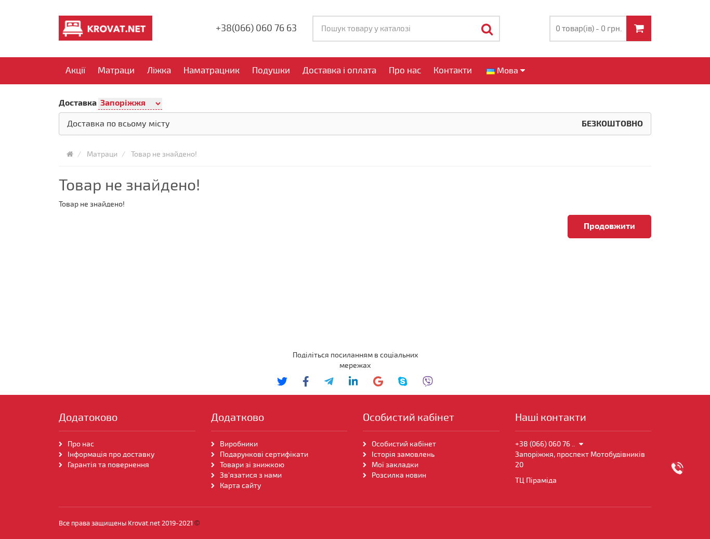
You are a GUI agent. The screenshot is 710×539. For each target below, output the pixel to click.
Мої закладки (395, 464)
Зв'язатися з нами (251, 475)
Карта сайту (240, 485)
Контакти (452, 70)
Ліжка (159, 70)
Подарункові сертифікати (264, 454)
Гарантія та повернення (108, 464)
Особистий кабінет (404, 444)
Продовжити (609, 226)
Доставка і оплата (339, 70)
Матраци (116, 70)
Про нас (405, 70)
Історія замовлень (403, 454)
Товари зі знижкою (252, 464)
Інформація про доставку (111, 454)
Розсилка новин (399, 475)
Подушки (271, 70)
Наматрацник (211, 70)
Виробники (239, 444)
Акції (75, 70)
